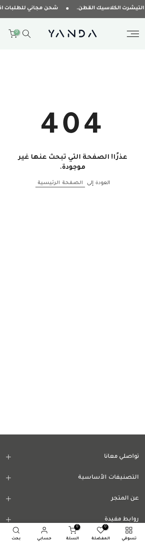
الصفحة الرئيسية (60, 183)
